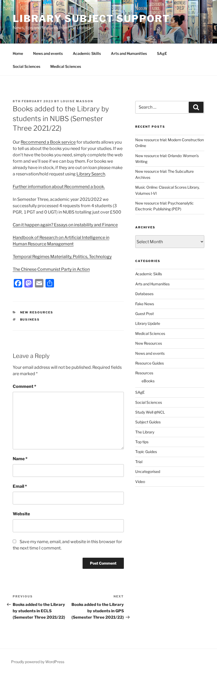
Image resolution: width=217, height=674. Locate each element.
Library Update (147, 323)
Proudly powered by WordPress (37, 661)
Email (20, 486)
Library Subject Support (91, 18)
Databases (144, 293)
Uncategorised (147, 471)
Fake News (144, 303)
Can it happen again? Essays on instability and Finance (65, 224)
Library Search (90, 173)
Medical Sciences (65, 66)
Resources (144, 373)
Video (140, 481)
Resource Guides (149, 363)
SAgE (162, 53)
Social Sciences (26, 66)
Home (18, 53)
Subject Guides (148, 422)
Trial (138, 461)
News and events (48, 53)
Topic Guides (146, 451)
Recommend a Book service (48, 142)
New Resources (36, 312)
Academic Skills (87, 53)
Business (30, 319)
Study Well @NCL (150, 412)
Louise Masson (77, 101)
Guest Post (144, 313)
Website (21, 513)
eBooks (148, 381)
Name (20, 458)
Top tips (141, 442)
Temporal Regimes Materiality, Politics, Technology (62, 256)
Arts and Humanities (129, 53)
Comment (24, 386)
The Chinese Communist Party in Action (51, 269)
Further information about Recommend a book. (59, 186)
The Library (144, 432)
